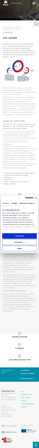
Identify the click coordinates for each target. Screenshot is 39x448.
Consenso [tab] (5, 203)
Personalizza (18, 242)
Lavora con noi (26, 379)
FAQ (22, 391)
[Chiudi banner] (36, 198)
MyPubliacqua (15, 3)
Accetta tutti (20, 236)
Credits (24, 407)
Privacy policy (27, 394)
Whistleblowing (28, 404)
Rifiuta (19, 248)
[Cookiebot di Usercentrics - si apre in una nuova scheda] (25, 198)
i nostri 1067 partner (13, 213)
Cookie (24, 401)
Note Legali (25, 398)
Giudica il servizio (27, 373)
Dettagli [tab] (14, 203)
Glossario (24, 370)
